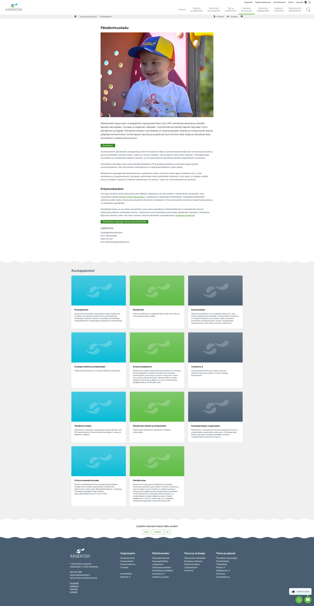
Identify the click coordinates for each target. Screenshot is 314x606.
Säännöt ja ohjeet (191, 564)
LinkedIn (73, 592)
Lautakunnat (157, 564)
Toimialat (124, 567)
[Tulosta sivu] (241, 16)
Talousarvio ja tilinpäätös (195, 558)
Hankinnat (189, 571)
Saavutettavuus (223, 577)
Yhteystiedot (221, 564)
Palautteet (248, 2)
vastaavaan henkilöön (185, 215)
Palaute (219, 567)
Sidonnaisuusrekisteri (161, 567)
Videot (291, 2)
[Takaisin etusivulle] (76, 16)
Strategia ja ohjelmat (193, 561)
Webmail (124, 577)
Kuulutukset (157, 574)
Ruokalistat (107, 145)
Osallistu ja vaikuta (160, 577)
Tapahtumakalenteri (263, 2)
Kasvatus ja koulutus (88, 16)
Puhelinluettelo (222, 561)
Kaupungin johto (127, 558)
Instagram (74, 586)
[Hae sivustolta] (308, 10)
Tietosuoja (220, 574)
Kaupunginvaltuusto (161, 558)
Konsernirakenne (127, 564)
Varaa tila (299, 2)
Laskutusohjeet (190, 567)
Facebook (74, 583)
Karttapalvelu (222, 571)
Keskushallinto (126, 561)
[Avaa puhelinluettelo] (309, 2)
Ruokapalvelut (105, 16)
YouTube (74, 589)
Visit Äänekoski (280, 2)
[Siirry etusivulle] (14, 10)
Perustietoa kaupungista (226, 558)
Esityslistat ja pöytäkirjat (162, 571)
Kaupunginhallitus (160, 561)
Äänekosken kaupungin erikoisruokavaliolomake (124, 222)
